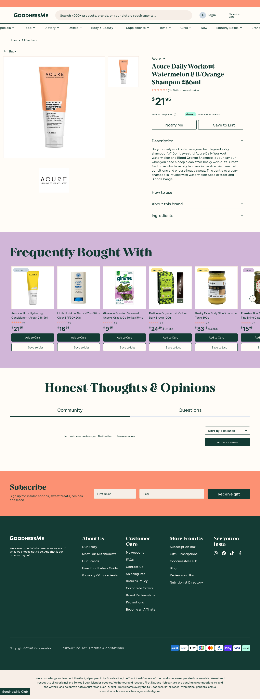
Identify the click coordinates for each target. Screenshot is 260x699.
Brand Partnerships (140, 595)
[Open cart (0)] (247, 15)
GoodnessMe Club (183, 561)
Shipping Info (135, 574)
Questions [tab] (190, 410)
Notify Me (174, 124)
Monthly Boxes (227, 27)
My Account (135, 552)
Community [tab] (69, 410)
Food (27, 27)
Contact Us (134, 566)
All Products (29, 40)
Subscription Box (183, 547)
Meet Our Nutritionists (99, 554)
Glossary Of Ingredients (100, 575)
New (204, 27)
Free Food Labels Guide (100, 568)
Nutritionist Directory (186, 582)
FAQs (130, 559)
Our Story (89, 547)
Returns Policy (137, 581)
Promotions (135, 602)
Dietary (50, 27)
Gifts (184, 27)
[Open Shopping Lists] (223, 15)
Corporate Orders (139, 588)
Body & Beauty (102, 27)
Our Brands (90, 561)
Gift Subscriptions (183, 554)
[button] (15, 691)
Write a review (227, 442)
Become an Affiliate (140, 609)
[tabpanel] (130, 436)
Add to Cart (32, 337)
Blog (173, 568)
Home (163, 27)
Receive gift (229, 493)
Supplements (136, 27)
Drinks (73, 27)
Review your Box (182, 575)
